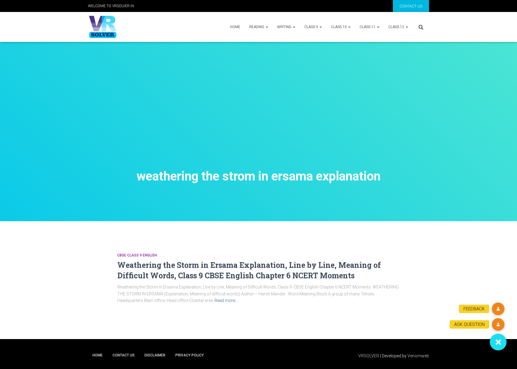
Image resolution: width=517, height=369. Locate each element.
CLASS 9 (311, 27)
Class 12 (396, 27)
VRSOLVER (368, 355)
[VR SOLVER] (102, 27)
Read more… (226, 300)
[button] (498, 342)
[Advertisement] (258, 117)
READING (257, 27)
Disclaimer (155, 355)
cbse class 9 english (137, 255)
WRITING (284, 27)
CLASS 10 (339, 27)
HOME (235, 27)
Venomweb (418, 355)
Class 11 (368, 27)
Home (97, 355)
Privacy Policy (189, 355)
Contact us (123, 355)
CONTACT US (410, 6)
